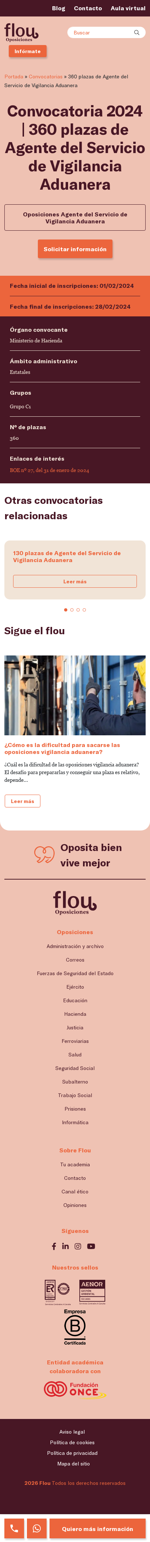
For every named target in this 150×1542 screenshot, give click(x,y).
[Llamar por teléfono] (14, 1528)
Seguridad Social (75, 1068)
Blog (58, 7)
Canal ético (75, 1191)
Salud (75, 1054)
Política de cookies (72, 1442)
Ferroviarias (75, 1041)
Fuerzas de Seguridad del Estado (75, 973)
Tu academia (75, 1164)
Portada (13, 76)
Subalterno (75, 1081)
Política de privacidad (72, 1453)
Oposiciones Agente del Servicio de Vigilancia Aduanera (75, 217)
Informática (75, 1122)
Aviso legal (72, 1431)
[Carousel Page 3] (78, 610)
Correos (75, 959)
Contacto (88, 7)
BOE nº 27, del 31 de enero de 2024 (49, 470)
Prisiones (75, 1109)
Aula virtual (128, 7)
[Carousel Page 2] (72, 610)
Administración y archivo (75, 946)
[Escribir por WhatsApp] (37, 1528)
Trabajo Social (75, 1095)
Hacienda (75, 1014)
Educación (75, 1000)
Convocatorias (46, 76)
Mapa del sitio (73, 1463)
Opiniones (75, 1205)
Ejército (75, 987)
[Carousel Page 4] (84, 610)
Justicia (75, 1027)
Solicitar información (75, 248)
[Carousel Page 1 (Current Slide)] (65, 610)
